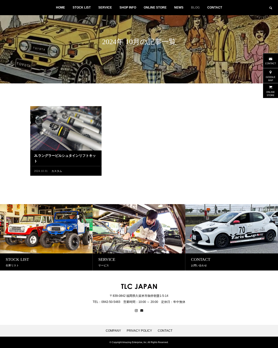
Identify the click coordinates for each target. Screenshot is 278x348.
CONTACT (214, 7)
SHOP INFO (128, 7)
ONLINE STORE (155, 7)
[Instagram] (136, 311)
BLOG (195, 7)
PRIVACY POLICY (139, 330)
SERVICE (105, 7)
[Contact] (141, 311)
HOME (60, 7)
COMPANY (113, 330)
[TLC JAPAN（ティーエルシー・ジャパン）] (5, 7)
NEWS (178, 7)
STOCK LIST (82, 7)
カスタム (56, 170)
